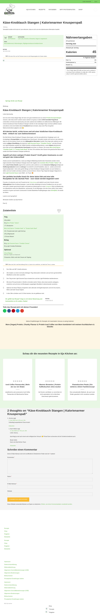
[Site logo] (9, 9)
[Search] (95, 9)
